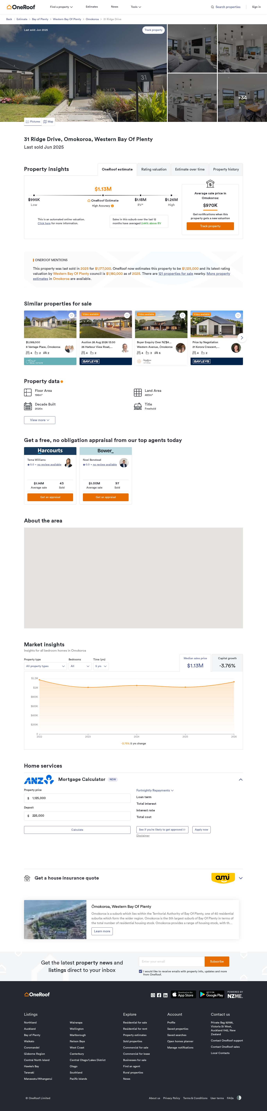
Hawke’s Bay (31, 1066)
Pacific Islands (78, 1079)
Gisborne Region (34, 1054)
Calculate (77, 830)
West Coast (77, 1047)
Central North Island (36, 1060)
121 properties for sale (176, 273)
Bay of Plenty (40, 19)
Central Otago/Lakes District (88, 1060)
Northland (30, 1022)
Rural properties (133, 1072)
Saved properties (177, 1029)
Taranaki (29, 1072)
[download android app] (211, 995)
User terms (217, 1098)
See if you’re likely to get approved (160, 829)
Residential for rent (135, 1029)
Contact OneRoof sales (225, 1047)
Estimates (92, 6)
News (114, 6)
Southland (76, 1072)
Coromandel (31, 1047)
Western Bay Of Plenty (67, 19)
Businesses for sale (134, 1060)
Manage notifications (180, 1047)
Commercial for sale (135, 1047)
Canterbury (77, 1054)
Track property (153, 30)
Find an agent (131, 1066)
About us (154, 1098)
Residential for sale (135, 1022)
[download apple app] (183, 995)
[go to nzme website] (235, 995)
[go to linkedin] (165, 995)
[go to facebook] (159, 995)
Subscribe (217, 961)
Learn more (102, 931)
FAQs (230, 1098)
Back (9, 19)
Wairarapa (76, 1022)
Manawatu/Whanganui (38, 1079)
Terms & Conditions (195, 1098)
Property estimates (134, 1035)
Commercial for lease (136, 1054)
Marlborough (78, 1035)
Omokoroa (92, 19)
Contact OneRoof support (227, 1040)
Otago (73, 1066)
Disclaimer (143, 835)
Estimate (22, 19)
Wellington (77, 1029)
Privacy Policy (171, 1098)
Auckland (30, 1029)
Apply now (201, 829)
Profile (171, 1022)
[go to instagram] (153, 995)
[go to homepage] (21, 7)
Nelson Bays (77, 1041)
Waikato (29, 1041)
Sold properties (132, 1041)
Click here (44, 223)
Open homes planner (180, 1041)
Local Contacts (220, 1053)
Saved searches (176, 1035)
